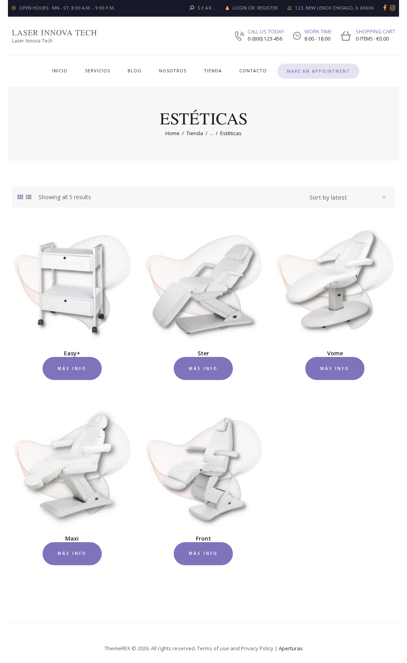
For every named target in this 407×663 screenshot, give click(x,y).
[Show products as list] (28, 197)
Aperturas (291, 648)
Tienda (194, 133)
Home (172, 133)
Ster (203, 353)
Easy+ (72, 353)
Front (203, 538)
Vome (335, 353)
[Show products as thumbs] (20, 197)
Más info (72, 368)
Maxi (72, 538)
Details (72, 287)
